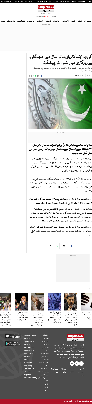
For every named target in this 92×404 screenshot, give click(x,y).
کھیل (73, 21)
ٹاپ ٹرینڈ (40, 21)
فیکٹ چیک (11, 21)
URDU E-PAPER (18, 1)
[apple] (14, 336)
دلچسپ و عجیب (43, 362)
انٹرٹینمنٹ (30, 21)
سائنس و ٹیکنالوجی (42, 377)
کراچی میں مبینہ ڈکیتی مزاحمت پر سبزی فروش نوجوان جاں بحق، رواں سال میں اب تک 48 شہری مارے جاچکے (37, 318)
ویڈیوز (46, 386)
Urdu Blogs (28, 365)
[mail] (49, 246)
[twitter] (64, 246)
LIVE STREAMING (53, 1)
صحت (46, 365)
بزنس (46, 383)
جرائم (46, 389)
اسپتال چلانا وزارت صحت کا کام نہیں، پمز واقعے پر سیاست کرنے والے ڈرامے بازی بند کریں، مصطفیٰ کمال (71, 318)
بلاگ (46, 380)
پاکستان (56, 21)
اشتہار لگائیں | (40, 16)
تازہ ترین (79, 21)
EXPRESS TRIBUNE (6, 1)
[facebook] (71, 246)
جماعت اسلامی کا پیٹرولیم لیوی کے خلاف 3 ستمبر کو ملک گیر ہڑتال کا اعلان (22, 317)
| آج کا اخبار (52, 16)
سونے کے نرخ (44, 368)
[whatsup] (57, 246)
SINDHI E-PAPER (42, 1)
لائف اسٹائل (21, 21)
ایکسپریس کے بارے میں (80, 372)
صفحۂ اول (87, 21)
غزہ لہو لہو (45, 341)
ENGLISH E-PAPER (30, 1)
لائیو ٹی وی (46, 16)
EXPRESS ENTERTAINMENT (68, 1)
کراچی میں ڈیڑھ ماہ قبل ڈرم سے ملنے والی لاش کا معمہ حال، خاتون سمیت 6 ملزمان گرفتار (54, 317)
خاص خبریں (65, 21)
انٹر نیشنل (48, 21)
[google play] (14, 343)
